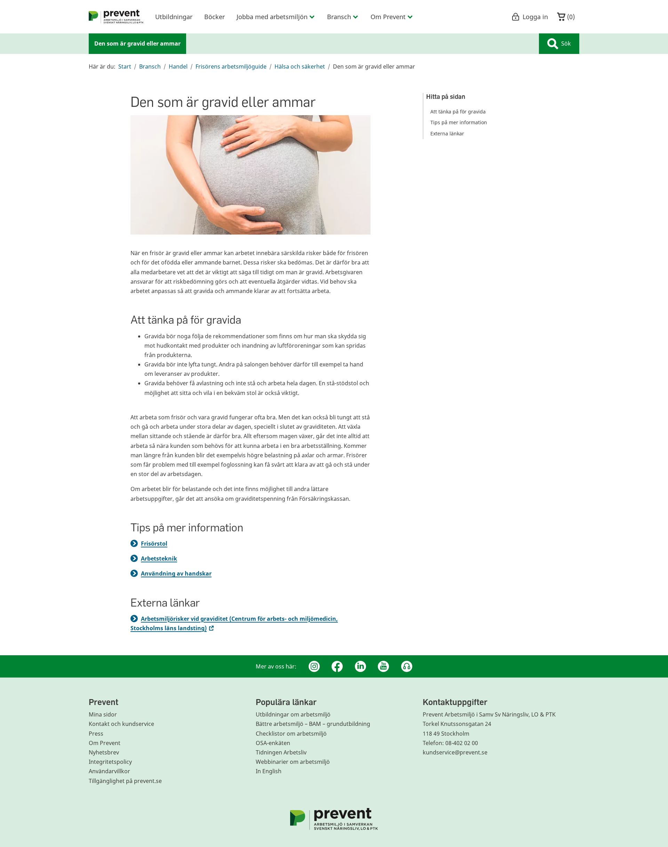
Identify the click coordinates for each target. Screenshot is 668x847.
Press (96, 733)
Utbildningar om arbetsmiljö (293, 714)
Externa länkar (447, 133)
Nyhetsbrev (104, 752)
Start (124, 66)
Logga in (535, 17)
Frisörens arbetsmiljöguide (231, 66)
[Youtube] (383, 666)
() (570, 17)
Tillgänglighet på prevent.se (125, 781)
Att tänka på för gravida (458, 111)
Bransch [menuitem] (339, 17)
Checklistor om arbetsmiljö (291, 733)
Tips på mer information (458, 122)
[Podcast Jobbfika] (406, 666)
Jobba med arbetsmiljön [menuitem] (272, 17)
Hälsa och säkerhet (300, 66)
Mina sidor (103, 714)
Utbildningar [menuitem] (173, 17)
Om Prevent (104, 743)
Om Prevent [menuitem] (388, 17)
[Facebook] (337, 666)
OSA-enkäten (273, 743)
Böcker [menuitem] (214, 17)
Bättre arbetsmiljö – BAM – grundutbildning (313, 724)
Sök (566, 43)
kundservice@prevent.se (455, 752)
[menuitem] (116, 16)
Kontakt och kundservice (121, 724)
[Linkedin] (360, 666)
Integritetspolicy (110, 762)
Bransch (150, 66)
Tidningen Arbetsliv (281, 752)
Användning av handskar (176, 573)
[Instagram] (314, 666)
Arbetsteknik (159, 558)
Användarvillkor (109, 771)
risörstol (155, 543)
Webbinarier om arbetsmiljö (293, 762)
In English (268, 771)
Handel (178, 66)
